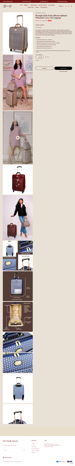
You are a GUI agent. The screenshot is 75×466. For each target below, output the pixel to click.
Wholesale (33, 452)
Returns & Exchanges (35, 448)
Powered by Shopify (18, 461)
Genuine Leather (31, 7)
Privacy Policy (34, 446)
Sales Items (37, 7)
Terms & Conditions (35, 450)
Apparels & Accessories (43, 5)
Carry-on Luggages (51, 5)
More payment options (63, 71)
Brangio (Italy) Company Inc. (41, 12)
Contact (33, 444)
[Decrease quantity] (37, 63)
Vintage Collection (34, 5)
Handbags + (26, 5)
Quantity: (37, 60)
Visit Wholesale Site (43, 7)
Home (21, 5)
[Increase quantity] (42, 63)
